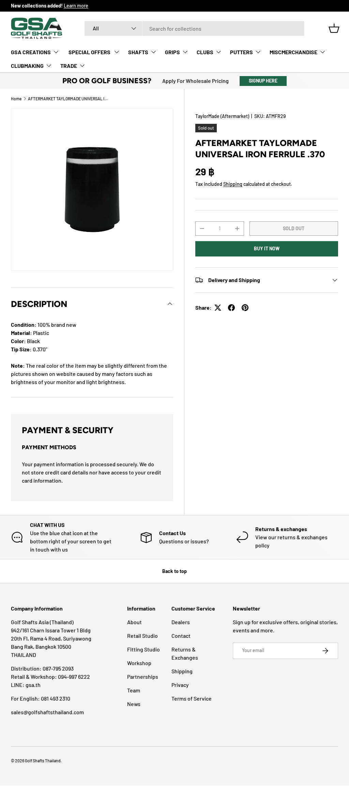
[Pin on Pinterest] (245, 307)
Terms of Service (191, 698)
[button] (334, 28)
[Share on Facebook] (231, 307)
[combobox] (194, 28)
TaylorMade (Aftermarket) (222, 116)
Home (16, 99)
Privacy (180, 684)
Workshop (139, 663)
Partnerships (142, 676)
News (133, 704)
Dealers (180, 622)
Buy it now (266, 248)
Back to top (174, 571)
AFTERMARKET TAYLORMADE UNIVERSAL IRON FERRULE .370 (69, 99)
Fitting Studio (143, 649)
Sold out (293, 228)
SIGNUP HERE (263, 81)
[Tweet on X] (218, 307)
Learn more (76, 6)
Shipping (232, 184)
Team (133, 690)
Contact (181, 635)
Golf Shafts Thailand (43, 760)
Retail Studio (142, 635)
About (134, 622)
